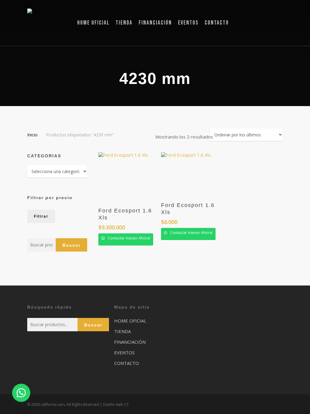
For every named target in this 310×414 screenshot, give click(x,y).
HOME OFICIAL (130, 321)
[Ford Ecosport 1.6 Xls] (127, 177)
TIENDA (122, 331)
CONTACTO (126, 363)
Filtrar (41, 216)
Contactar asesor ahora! (128, 238)
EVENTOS (124, 352)
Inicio (32, 135)
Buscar (71, 245)
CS (126, 404)
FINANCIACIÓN (130, 342)
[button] (21, 393)
